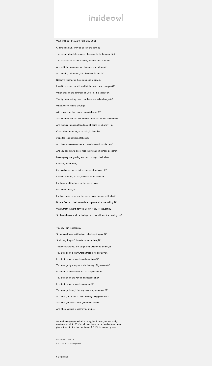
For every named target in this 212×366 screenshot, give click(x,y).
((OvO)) (70, 339)
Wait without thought (68, 41)
